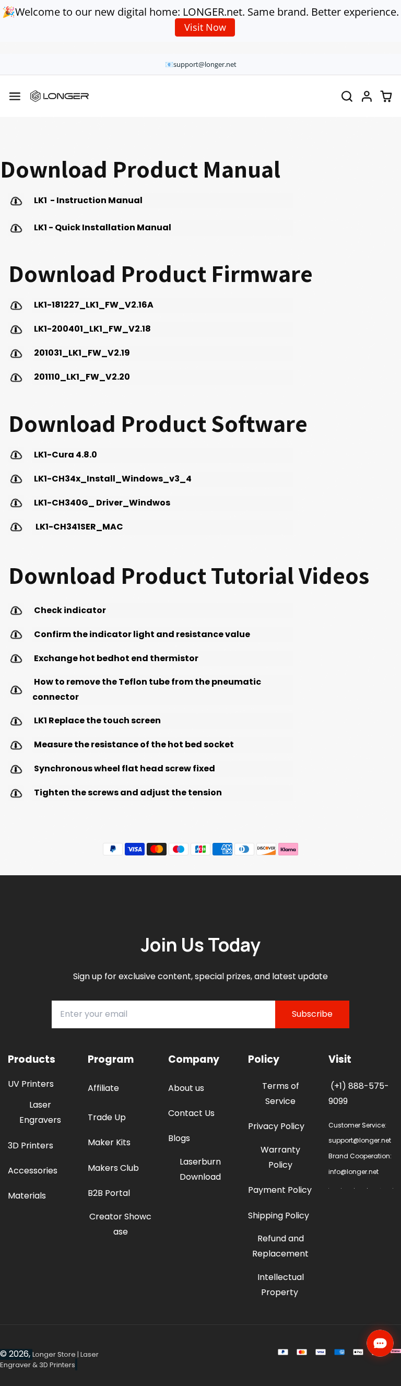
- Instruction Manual (87, 200)
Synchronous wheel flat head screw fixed (123, 768)
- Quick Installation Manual (103, 227)
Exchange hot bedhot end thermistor (115, 658)
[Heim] (59, 96)
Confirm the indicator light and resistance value (141, 634)
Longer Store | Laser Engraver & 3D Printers (49, 1359)
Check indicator (69, 610)
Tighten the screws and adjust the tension (127, 792)
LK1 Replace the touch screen (96, 720)
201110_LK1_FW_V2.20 (81, 377)
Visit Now (205, 27)
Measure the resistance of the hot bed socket (133, 744)
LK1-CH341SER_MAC (77, 527)
